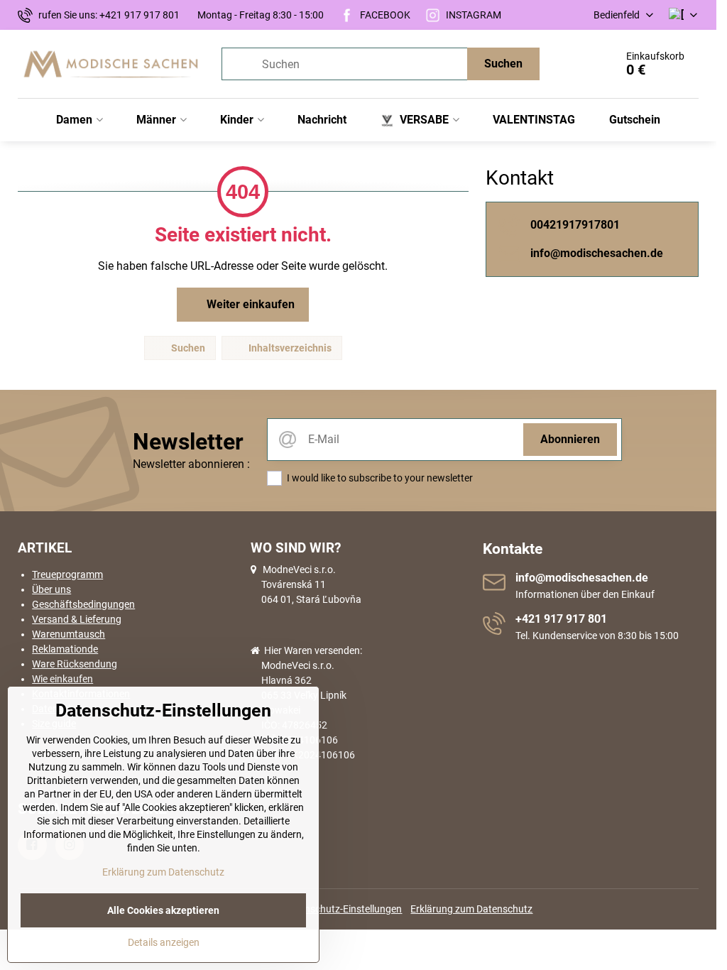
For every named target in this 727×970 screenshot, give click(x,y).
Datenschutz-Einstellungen (343, 909)
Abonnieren (570, 439)
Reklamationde (65, 649)
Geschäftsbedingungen (83, 604)
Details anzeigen (163, 942)
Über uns (51, 589)
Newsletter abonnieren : (191, 464)
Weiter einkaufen (249, 304)
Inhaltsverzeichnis (289, 348)
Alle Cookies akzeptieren (163, 910)
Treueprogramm (67, 574)
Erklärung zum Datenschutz (471, 909)
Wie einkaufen (62, 679)
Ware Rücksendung (74, 664)
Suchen (503, 63)
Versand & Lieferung (76, 619)
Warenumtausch (68, 634)
